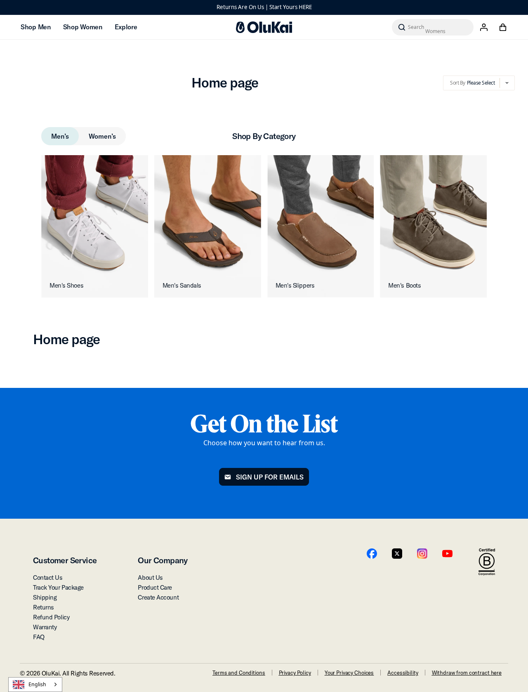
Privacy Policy (295, 672)
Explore (126, 27)
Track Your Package (58, 587)
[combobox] (35, 684)
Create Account (158, 597)
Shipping (45, 597)
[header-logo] (264, 27)
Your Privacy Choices (349, 672)
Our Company (162, 560)
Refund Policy (51, 617)
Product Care (155, 587)
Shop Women (82, 27)
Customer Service (65, 560)
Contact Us (48, 577)
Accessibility (402, 672)
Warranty (45, 627)
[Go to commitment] (486, 562)
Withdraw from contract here (467, 672)
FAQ (39, 637)
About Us (150, 577)
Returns (43, 607)
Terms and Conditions (238, 672)
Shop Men (36, 27)
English (37, 684)
